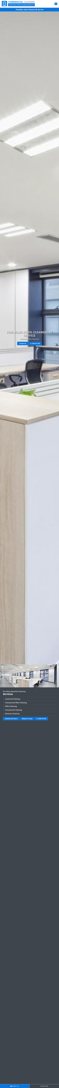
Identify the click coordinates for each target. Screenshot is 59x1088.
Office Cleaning (11, 706)
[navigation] (56, 4)
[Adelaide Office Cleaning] (18, 6)
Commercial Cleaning (13, 710)
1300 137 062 (36, 343)
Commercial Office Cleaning (16, 702)
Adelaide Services (11, 719)
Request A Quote (27, 719)
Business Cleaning (12, 713)
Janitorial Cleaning (12, 699)
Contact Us (22, 343)
